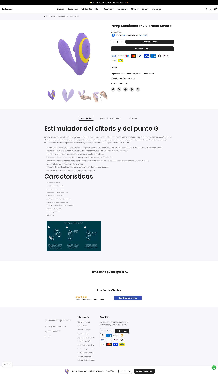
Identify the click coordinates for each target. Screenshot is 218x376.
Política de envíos (85, 356)
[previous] (49, 55)
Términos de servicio (86, 345)
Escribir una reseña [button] (128, 298)
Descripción (86, 118)
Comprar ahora (142, 49)
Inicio (46, 16)
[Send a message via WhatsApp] (214, 367)
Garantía (133, 118)
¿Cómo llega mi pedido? (110, 118)
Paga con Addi (83, 333)
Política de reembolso (86, 360)
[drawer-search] (206, 9)
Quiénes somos (84, 322)
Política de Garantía (85, 353)
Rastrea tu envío (84, 341)
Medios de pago (84, 330)
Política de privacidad (86, 349)
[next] (102, 55)
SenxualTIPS (82, 326)
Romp (114, 67)
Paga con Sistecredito (86, 337)
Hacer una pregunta (119, 83)
